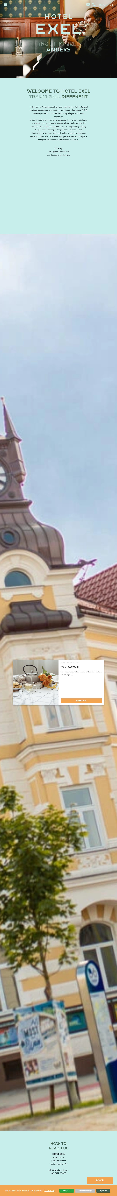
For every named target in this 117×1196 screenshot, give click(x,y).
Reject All (103, 1191)
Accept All (66, 1191)
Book (103, 5)
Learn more (81, 701)
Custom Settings (85, 1191)
